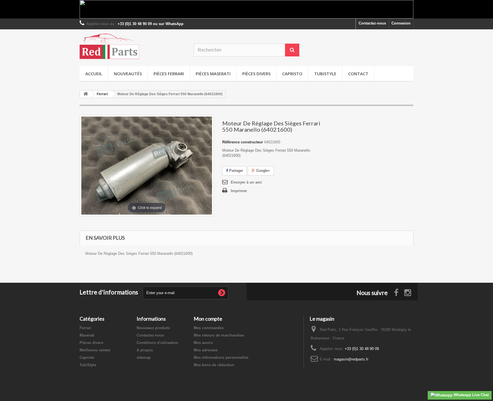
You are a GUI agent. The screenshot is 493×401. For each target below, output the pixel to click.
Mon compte (208, 318)
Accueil (93, 73)
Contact (358, 73)
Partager (235, 170)
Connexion (401, 23)
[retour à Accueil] (85, 94)
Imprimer (239, 191)
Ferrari (85, 328)
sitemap (144, 357)
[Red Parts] (132, 46)
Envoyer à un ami (246, 182)
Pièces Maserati (213, 73)
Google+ (262, 170)
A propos (145, 350)
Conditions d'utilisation (157, 343)
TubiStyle (325, 73)
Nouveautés (128, 73)
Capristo (292, 73)
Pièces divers (256, 73)
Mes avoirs (203, 343)
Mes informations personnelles (221, 357)
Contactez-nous (372, 23)
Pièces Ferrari (168, 73)
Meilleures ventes (95, 350)
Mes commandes (209, 328)
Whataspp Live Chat (470, 395)
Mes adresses (206, 350)
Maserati (87, 335)
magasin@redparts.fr (351, 359)
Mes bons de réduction (214, 365)
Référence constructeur (242, 142)
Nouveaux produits (153, 328)
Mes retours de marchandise (219, 335)
